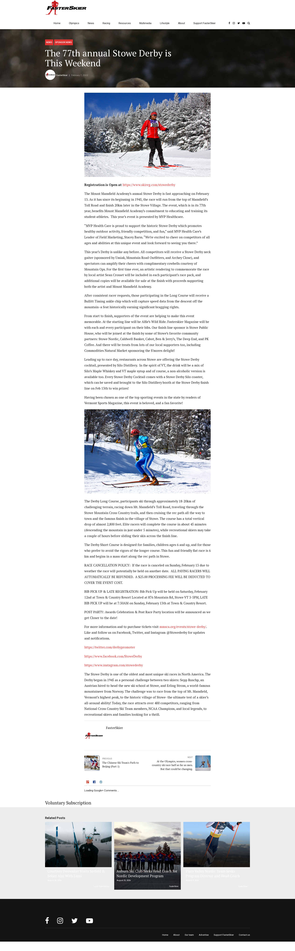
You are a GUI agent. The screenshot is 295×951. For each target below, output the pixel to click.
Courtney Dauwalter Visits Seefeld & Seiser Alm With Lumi (76, 873)
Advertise (204, 934)
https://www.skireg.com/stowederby (149, 185)
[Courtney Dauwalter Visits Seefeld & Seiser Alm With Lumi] (78, 844)
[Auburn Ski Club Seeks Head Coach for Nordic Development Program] (147, 856)
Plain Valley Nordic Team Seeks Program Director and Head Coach (213, 873)
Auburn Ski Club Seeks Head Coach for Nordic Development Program (147, 873)
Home (57, 23)
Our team (189, 934)
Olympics (74, 23)
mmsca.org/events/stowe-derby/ (182, 627)
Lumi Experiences (101, 886)
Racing (106, 23)
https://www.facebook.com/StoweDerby (113, 656)
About (181, 23)
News (91, 23)
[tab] (88, 782)
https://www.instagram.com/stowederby (113, 665)
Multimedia (145, 23)
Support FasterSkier (204, 23)
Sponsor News (63, 42)
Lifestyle (165, 23)
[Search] (249, 23)
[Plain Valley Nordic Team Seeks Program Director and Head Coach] (216, 844)
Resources (125, 23)
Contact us (244, 934)
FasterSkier (61, 75)
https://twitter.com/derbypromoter (109, 647)
